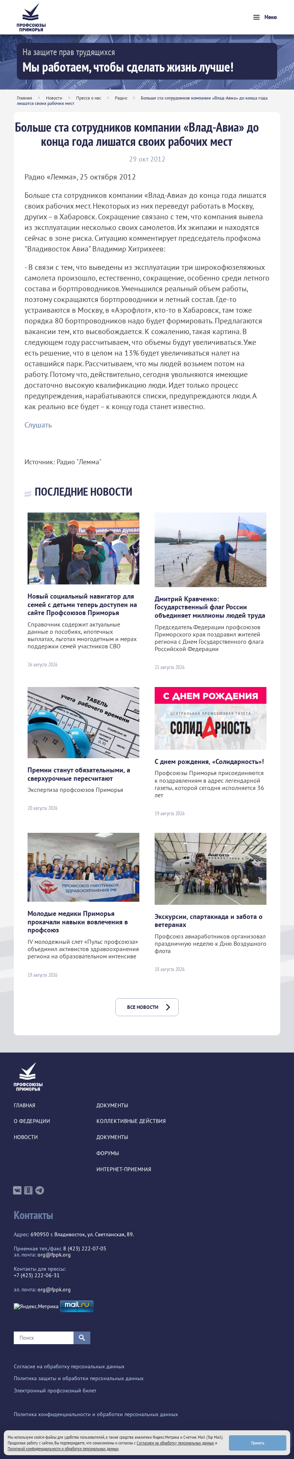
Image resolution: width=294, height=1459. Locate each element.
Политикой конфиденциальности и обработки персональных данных (63, 1448)
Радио (121, 98)
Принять (258, 1443)
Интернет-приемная (123, 1169)
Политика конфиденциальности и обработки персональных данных (96, 1414)
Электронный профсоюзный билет (55, 1390)
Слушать (38, 425)
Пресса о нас (88, 98)
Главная (24, 98)
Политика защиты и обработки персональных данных (79, 1378)
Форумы (107, 1153)
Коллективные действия (131, 1121)
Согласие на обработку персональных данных (69, 1366)
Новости (54, 98)
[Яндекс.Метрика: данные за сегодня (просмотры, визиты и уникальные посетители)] (36, 1306)
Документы (112, 1105)
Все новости (142, 1007)
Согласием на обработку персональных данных (175, 1443)
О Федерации (32, 1121)
